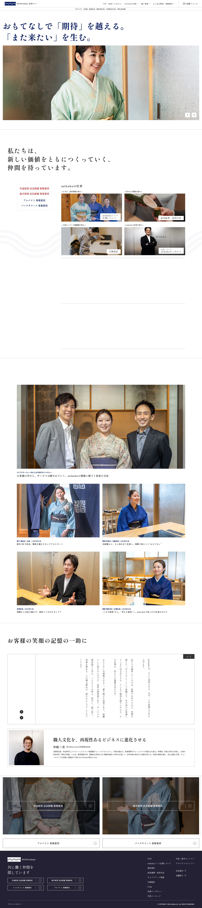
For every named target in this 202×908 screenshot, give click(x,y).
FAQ (150, 886)
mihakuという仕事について (159, 863)
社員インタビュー (155, 891)
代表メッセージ (154, 896)
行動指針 (151, 882)
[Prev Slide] (21, 717)
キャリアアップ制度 (156, 877)
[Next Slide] (21, 712)
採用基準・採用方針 (156, 872)
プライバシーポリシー (14, 904)
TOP (150, 858)
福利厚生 (151, 868)
